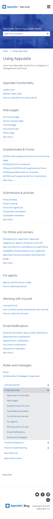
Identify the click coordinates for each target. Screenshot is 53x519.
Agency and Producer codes (17, 282)
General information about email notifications (25, 333)
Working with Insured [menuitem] (17, 427)
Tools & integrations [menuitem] (13, 442)
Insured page (9, 125)
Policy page (8, 133)
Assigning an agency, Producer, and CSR (23, 243)
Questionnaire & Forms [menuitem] (18, 406)
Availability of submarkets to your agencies (24, 251)
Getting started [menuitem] (11, 385)
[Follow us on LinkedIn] (48, 494)
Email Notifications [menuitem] (16, 432)
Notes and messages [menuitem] (17, 437)
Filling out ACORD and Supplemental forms (24, 168)
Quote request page (13, 121)
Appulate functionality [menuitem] (18, 395)
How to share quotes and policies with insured (25, 309)
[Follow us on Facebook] (43, 494)
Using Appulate (19, 51)
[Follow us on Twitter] (48, 500)
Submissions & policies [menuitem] (17, 411)
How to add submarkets (15, 286)
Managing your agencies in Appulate (21, 239)
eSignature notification (14, 348)
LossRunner (9, 90)
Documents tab (10, 129)
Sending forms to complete (16, 164)
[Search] (47, 33)
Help (5, 51)
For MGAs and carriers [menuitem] (17, 416)
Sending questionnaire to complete (20, 172)
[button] (48, 385)
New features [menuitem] (11, 453)
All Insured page (11, 117)
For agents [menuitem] (12, 421)
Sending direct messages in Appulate (21, 376)
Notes (6, 372)
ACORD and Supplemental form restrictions (24, 176)
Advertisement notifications (16, 337)
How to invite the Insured (15, 313)
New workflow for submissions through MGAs (25, 247)
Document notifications (14, 345)
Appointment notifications (16, 341)
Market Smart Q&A (12, 94)
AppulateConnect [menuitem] (13, 458)
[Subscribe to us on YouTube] (37, 494)
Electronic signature (13, 207)
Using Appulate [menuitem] (12, 390)
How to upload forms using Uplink (20, 98)
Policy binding (10, 199)
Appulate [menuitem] (7, 474)
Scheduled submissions (14, 211)
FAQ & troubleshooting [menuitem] (15, 448)
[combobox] (24, 33)
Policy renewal (10, 203)
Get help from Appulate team (22, 28)
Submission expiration (13, 215)
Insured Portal (10, 305)
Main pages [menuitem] (12, 400)
